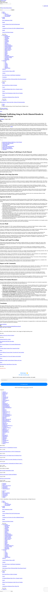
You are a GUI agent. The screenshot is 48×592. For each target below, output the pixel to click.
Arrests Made (4, 145)
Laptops (6, 65)
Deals (3, 402)
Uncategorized (5, 442)
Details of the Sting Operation (7, 143)
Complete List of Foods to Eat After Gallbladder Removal (13, 28)
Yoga (3, 443)
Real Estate (7, 58)
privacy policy (26, 387)
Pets (3, 434)
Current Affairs (5, 400)
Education (6, 37)
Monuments (7, 55)
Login (44, 5)
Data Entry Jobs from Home (5, 478)
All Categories (5, 35)
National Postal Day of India (5, 339)
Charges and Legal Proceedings (8, 146)
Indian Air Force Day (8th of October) (7, 335)
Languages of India (8, 57)
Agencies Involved (5, 144)
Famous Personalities (8, 45)
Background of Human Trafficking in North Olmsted (12, 142)
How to (4, 422)
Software (6, 66)
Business (6, 39)
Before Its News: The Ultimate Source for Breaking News (10, 455)
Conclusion (4, 149)
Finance (4, 410)
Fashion (6, 53)
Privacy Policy (5, 493)
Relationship (7, 59)
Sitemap (3, 497)
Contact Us (4, 100)
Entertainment (7, 36)
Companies (7, 40)
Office (11, 126)
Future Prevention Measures (7, 148)
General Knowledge (6, 415)
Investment (7, 41)
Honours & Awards (6, 421)
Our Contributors (8, 15)
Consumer (5, 398)
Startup (6, 42)
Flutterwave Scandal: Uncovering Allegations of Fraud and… (11, 459)
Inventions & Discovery (9, 56)
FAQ (3, 408)
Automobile (7, 38)
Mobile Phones (7, 68)
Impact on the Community (7, 147)
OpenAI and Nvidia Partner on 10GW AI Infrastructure (10, 451)
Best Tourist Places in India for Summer (9, 85)
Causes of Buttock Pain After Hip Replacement (11, 24)
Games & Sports (8, 47)
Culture (6, 51)
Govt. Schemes (6, 416)
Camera (6, 63)
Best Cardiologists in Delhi (7, 20)
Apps (6, 62)
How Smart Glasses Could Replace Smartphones (11, 75)
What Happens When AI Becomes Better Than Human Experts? (14, 79)
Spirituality (4, 438)
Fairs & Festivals (6, 406)
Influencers (5, 423)
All (5, 61)
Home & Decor (7, 50)
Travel (3, 82)
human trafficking (3, 324)
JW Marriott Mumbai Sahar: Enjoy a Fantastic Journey (12, 89)
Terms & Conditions (6, 492)
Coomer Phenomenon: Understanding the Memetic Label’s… (11, 463)
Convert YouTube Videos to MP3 (8, 71)
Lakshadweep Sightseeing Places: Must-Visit (10, 97)
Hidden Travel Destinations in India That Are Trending (12, 93)
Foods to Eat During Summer (7, 32)
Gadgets (6, 64)
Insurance (4, 424)
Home (3, 11)
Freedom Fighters (8, 46)
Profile (47, 5)
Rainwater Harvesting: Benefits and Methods (8, 474)
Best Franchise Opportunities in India (7, 470)
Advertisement (7, 16)
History (6, 54)
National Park (5, 431)
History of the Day (8, 49)
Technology (4, 60)
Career (4, 396)
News (1, 111)
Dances (6, 52)
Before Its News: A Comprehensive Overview (8, 447)
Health (3, 17)
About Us (4, 13)
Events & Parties (8, 44)
